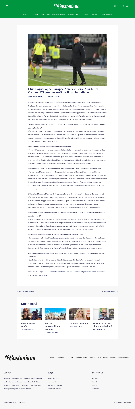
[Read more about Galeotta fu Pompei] (79, 314)
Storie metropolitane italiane (52, 326)
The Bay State (60, 357)
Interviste (92, 357)
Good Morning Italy (35, 96)
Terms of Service (54, 382)
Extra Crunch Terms (55, 385)
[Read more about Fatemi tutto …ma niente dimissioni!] (103, 314)
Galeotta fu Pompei (79, 323)
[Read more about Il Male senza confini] (31, 314)
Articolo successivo (110, 291)
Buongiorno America (81, 357)
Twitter (95, 385)
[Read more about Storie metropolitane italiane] (55, 314)
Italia (72, 357)
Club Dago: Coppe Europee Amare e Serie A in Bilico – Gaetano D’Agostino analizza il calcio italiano (70, 272)
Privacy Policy (53, 378)
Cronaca (105, 357)
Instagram (95, 389)
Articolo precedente (25, 291)
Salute (99, 357)
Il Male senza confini (28, 324)
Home (52, 357)
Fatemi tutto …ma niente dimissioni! (102, 324)
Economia (113, 357)
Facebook (95, 378)
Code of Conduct (54, 389)
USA (67, 357)
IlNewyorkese (42, 275)
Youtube (95, 382)
